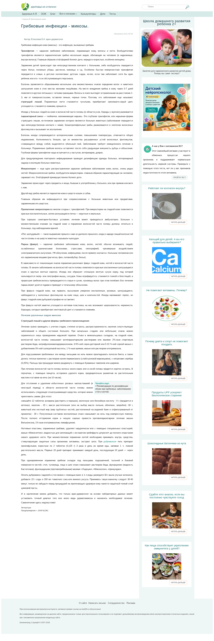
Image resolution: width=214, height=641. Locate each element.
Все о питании (68, 14)
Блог (52, 14)
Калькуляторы (88, 14)
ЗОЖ (43, 14)
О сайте (83, 603)
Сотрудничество (116, 603)
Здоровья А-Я (29, 14)
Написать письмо (97, 603)
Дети (102, 14)
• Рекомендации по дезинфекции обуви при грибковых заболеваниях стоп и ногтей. (113, 389)
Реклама (131, 603)
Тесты (112, 14)
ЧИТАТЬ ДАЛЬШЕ (178, 222)
